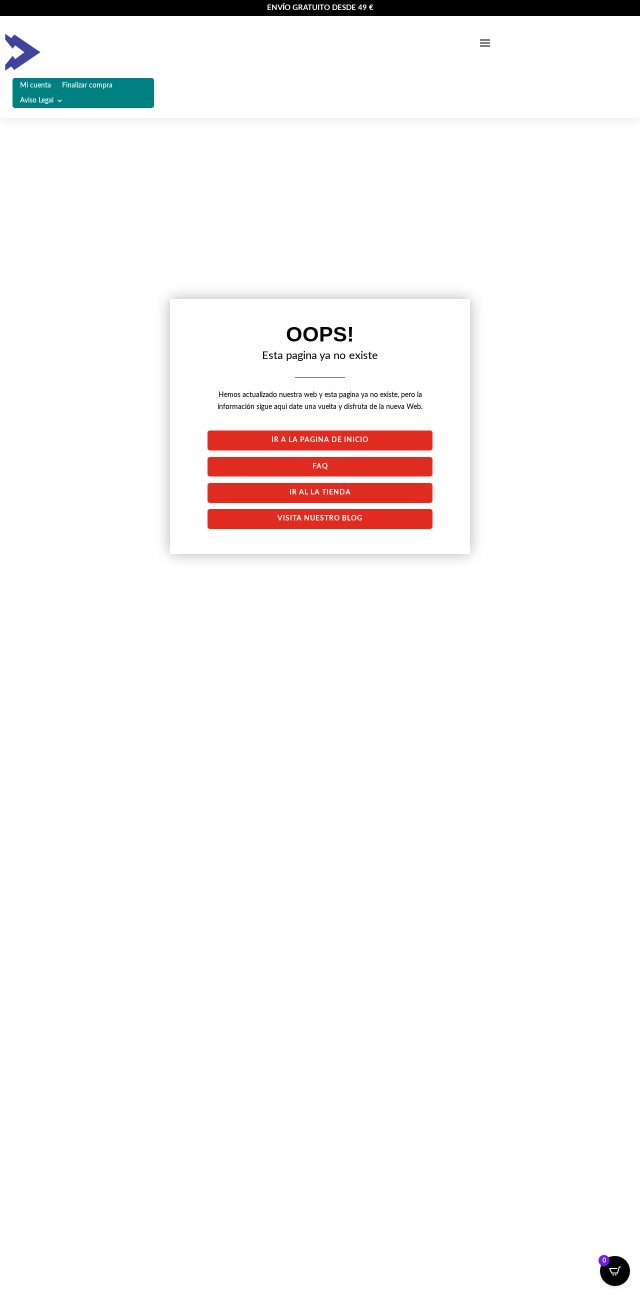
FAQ (320, 466)
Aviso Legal (37, 100)
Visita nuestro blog (320, 518)
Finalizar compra (87, 85)
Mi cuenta (35, 85)
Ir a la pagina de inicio (320, 440)
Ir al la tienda (320, 492)
